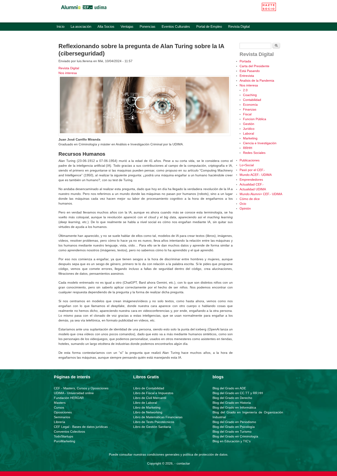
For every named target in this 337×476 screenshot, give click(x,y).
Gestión (248, 124)
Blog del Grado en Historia (232, 402)
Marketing (250, 138)
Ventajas (127, 26)
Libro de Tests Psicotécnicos (153, 422)
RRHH (247, 148)
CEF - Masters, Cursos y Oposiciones (81, 388)
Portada (245, 61)
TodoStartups (63, 436)
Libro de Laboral (145, 402)
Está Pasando (250, 71)
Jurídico (248, 128)
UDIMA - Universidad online (74, 393)
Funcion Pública (254, 119)
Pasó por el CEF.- (252, 170)
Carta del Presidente (254, 66)
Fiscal (247, 114)
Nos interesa (67, 73)
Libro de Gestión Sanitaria (152, 427)
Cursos (59, 407)
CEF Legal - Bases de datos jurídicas (81, 427)
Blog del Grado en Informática (234, 407)
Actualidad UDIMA (253, 189)
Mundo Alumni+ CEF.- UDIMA (261, 194)
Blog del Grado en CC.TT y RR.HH (238, 393)
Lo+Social (247, 165)
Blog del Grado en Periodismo (234, 422)
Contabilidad (252, 100)
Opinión (245, 208)
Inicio (60, 26)
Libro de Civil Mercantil (149, 398)
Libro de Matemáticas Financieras (157, 417)
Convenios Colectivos (69, 431)
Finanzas (249, 109)
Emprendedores (251, 179)
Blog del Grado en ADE (229, 388)
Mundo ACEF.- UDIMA (256, 175)
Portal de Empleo (209, 26)
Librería (59, 422)
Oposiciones (63, 412)
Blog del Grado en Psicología (234, 427)
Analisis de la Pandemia (257, 80)
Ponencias (147, 26)
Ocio (243, 203)
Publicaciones (250, 160)
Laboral (248, 133)
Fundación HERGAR (69, 398)
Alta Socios (105, 26)
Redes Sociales (254, 153)
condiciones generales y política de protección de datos (187, 454)
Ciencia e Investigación (259, 143)
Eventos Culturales (176, 26)
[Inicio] (84, 10)
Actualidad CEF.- (252, 184)
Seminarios (62, 417)
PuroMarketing (64, 441)
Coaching (250, 95)
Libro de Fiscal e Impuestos (153, 393)
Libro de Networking (147, 412)
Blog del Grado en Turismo (232, 431)
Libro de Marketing (146, 407)
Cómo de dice (250, 199)
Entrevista (247, 75)
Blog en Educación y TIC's (232, 441)
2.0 (245, 90)
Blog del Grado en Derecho (232, 398)
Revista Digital (239, 26)
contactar (183, 463)
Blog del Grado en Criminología (235, 436)
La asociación (81, 26)
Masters (60, 402)
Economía (250, 104)
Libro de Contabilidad (148, 388)
